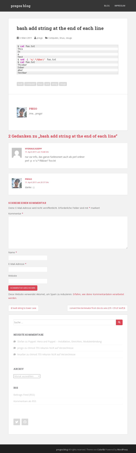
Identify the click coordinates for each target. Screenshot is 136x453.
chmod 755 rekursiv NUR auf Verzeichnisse (50, 348)
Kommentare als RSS (24, 401)
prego (40, 37)
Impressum (120, 5)
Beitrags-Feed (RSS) (24, 394)
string (54, 83)
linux (62, 37)
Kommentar (15, 213)
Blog (107, 5)
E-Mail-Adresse (17, 264)
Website (12, 275)
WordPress (122, 449)
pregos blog (21, 6)
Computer (53, 37)
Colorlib (101, 449)
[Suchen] (119, 322)
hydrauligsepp (33, 148)
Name (12, 252)
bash (20, 83)
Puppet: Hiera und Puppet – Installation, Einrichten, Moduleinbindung (65, 341)
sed (47, 83)
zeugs (69, 37)
